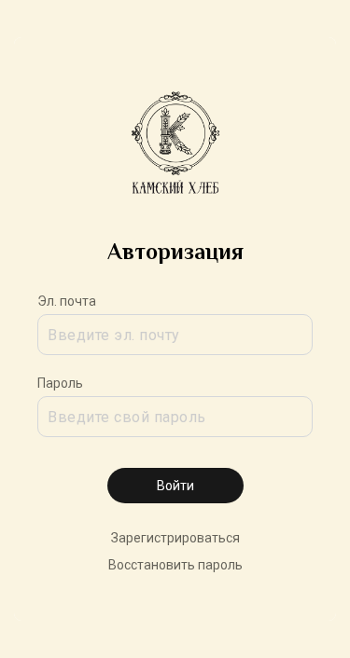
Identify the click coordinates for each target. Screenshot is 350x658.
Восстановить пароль (175, 564)
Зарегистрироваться (175, 537)
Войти (175, 485)
